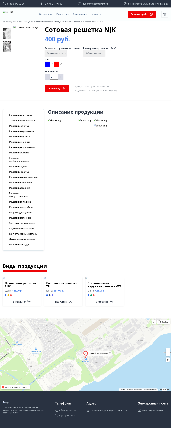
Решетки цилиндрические (23, 177)
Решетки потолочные (20, 182)
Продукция (62, 14)
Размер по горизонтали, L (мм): (62, 48)
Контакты (96, 14)
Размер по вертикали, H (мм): (100, 48)
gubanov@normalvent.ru (95, 3)
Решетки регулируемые (22, 147)
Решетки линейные (19, 142)
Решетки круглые (18, 166)
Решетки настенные (20, 217)
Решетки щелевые (19, 152)
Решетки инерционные (21, 131)
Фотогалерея (80, 14)
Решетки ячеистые (73, 21)
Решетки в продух (19, 244)
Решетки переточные (20, 115)
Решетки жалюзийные (21, 207)
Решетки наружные (19, 136)
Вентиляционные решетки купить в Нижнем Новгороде (28, 21)
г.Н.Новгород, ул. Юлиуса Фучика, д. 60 (148, 3)
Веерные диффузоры (20, 212)
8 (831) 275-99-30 (15, 3)
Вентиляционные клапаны (23, 233)
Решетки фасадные (19, 188)
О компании (45, 14)
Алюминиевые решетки (22, 120)
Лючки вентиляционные (22, 239)
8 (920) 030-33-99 (67, 416)
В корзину (54, 88)
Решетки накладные (20, 201)
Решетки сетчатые (19, 126)
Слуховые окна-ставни (21, 228)
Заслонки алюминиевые (22, 223)
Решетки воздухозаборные (18, 195)
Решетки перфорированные (19, 160)
